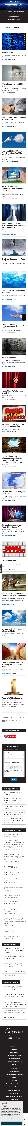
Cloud (5, 11)
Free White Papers (10, 944)
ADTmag (14, 1049)
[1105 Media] (14, 1038)
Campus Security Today (14, 1055)
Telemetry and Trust (10, 52)
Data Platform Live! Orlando (12, 895)
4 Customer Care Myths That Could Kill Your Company (13, 425)
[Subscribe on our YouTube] (9, 737)
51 (16, 721)
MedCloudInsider (14, 1071)
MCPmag (14, 1068)
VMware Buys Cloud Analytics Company (13, 492)
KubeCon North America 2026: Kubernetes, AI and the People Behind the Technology (14, 820)
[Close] (21, 1102)
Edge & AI (10, 11)
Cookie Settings (11, 1118)
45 (20, 717)
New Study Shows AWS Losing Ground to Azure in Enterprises (14, 595)
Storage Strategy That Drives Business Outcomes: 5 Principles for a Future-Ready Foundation (15, 1004)
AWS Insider (14, 1052)
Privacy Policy (15, 762)
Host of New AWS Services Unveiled (12, 392)
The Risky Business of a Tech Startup (13, 260)
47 (3, 721)
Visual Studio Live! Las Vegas (12, 930)
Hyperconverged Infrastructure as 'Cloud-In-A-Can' (13, 326)
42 (11, 717)
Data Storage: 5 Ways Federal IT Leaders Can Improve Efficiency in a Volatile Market (14, 964)
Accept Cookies (11, 1123)
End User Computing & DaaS (14, 14)
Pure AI (14, 1077)
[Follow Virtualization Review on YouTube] (20, 1)
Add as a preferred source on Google (14, 7)
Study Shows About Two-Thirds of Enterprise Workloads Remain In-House (14, 225)
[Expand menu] (25, 2)
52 (19, 721)
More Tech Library (9, 976)
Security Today (14, 1087)
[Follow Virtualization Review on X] (13, 1)
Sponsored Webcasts (11, 982)
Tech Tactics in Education (14, 1096)
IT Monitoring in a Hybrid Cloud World (13, 85)
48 (6, 721)
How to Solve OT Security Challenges (14, 971)
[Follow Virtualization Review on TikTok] (15, 1)
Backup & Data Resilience (14, 22)
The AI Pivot (14, 1099)
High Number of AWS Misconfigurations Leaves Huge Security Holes (12, 458)
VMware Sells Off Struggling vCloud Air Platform (13, 630)
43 (14, 717)
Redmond (14, 1080)
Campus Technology (14, 1058)
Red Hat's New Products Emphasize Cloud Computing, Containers (13, 188)
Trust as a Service (9, 358)
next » (23, 721)
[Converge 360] (14, 1032)
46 (23, 717)
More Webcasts (9, 1017)
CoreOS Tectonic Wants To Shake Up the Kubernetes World (12, 664)
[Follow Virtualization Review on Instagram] (18, 1)
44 (17, 717)
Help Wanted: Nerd (9, 560)
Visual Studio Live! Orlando (11, 901)
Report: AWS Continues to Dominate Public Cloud (12, 699)
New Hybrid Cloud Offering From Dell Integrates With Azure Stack (12, 153)
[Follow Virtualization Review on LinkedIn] (11, 1)
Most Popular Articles (11, 789)
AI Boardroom (14, 1046)
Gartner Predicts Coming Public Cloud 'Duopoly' (11, 526)
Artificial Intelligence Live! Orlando (13, 872)
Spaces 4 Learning (14, 1090)
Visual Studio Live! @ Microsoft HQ (14, 936)
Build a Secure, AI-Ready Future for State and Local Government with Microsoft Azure (14, 996)
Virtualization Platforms (14, 19)
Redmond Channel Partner (14, 1084)
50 (13, 721)
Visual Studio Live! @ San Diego (13, 834)
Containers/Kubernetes (19, 11)
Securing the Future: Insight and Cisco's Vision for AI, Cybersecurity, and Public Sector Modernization (14, 988)
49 (9, 721)
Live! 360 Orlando (9, 866)
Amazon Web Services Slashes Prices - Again (14, 118)
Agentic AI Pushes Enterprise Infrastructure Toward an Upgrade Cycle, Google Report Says (13, 800)
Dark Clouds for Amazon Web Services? (13, 291)
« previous (6, 717)
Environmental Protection (14, 1062)
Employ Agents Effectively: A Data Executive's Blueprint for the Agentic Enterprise (14, 950)
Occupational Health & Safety (14, 1074)
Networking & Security (14, 16)
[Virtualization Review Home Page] (14, 5)
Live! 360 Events (14, 1065)
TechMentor (14, 1093)
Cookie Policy (9, 1115)
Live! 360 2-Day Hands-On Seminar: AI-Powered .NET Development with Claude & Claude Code (14, 909)
